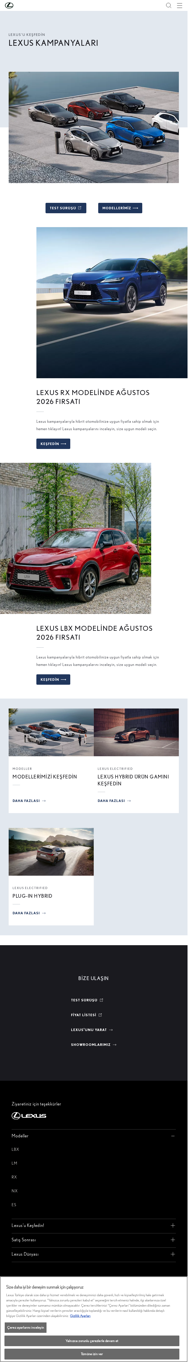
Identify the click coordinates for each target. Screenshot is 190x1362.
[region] (94, 1319)
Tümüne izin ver (92, 1354)
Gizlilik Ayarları (80, 1316)
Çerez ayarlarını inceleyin (25, 1327)
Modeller (22, 769)
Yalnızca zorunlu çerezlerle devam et (92, 1341)
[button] (19, 5)
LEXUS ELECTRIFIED (115, 769)
